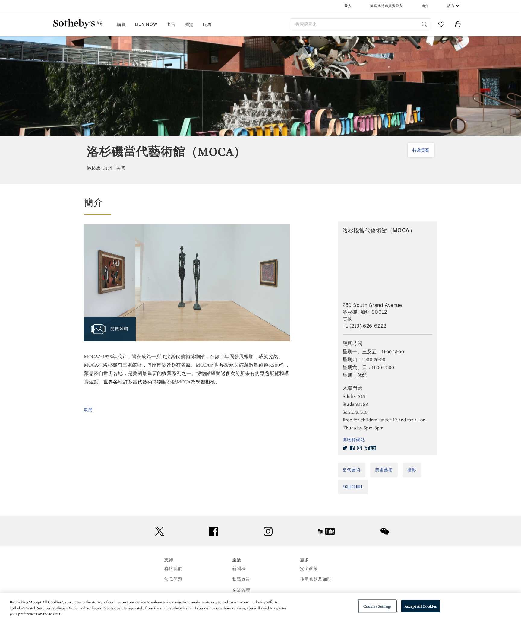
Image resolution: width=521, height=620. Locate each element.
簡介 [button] (425, 6)
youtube (326, 531)
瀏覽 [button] (189, 24)
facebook (213, 531)
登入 (348, 6)
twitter (159, 531)
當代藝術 (352, 469)
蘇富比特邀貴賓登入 (386, 6)
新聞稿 (239, 568)
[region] (260, 606)
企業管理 (241, 590)
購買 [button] (121, 24)
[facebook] (352, 448)
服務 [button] (207, 24)
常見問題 (173, 579)
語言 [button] (451, 6)
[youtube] (370, 448)
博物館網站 (354, 440)
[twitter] (345, 448)
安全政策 (309, 568)
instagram (268, 531)
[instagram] (359, 448)
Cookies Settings (377, 606)
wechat (384, 531)
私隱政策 (241, 579)
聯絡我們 (173, 568)
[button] (187, 205)
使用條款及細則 (316, 579)
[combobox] (360, 24)
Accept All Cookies (421, 606)
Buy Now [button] (146, 24)
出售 (170, 24)
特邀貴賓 (420, 150)
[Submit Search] (424, 24)
